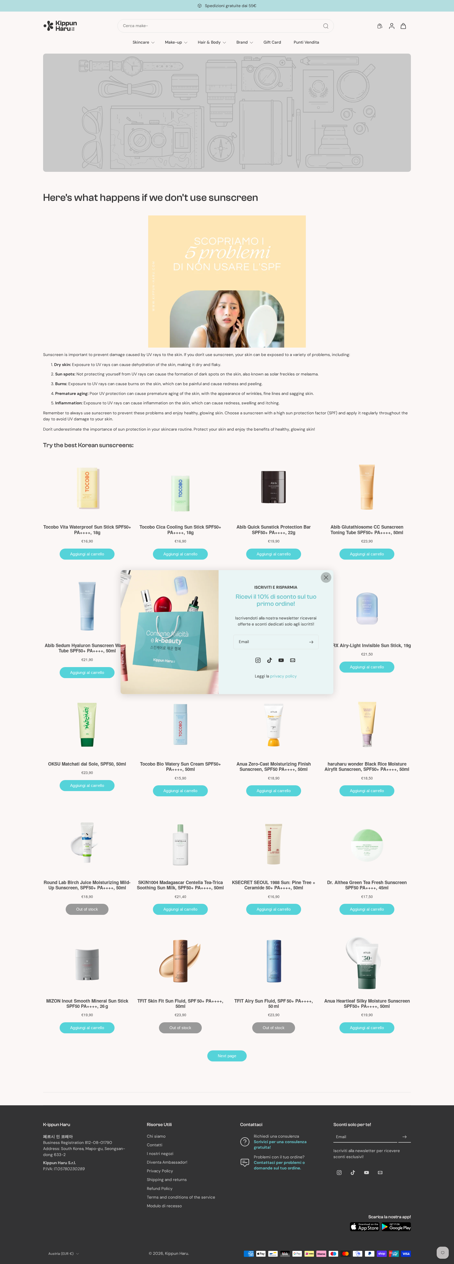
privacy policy (283, 676)
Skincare (141, 42)
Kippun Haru (176, 1253)
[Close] (326, 577)
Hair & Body (209, 42)
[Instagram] (339, 1172)
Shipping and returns (167, 1180)
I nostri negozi (160, 1153)
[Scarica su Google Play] (396, 1226)
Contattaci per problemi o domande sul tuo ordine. (279, 1165)
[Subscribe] (404, 1137)
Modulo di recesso (164, 1206)
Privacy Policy (160, 1171)
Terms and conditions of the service (181, 1197)
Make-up (173, 42)
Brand (242, 42)
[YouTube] (366, 1172)
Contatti (154, 1145)
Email (341, 1136)
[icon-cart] (403, 26)
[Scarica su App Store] (364, 1226)
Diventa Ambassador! (167, 1162)
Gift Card (272, 42)
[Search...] (325, 26)
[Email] (380, 1172)
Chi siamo (156, 1136)
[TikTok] (353, 1172)
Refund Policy (160, 1188)
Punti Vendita (306, 42)
